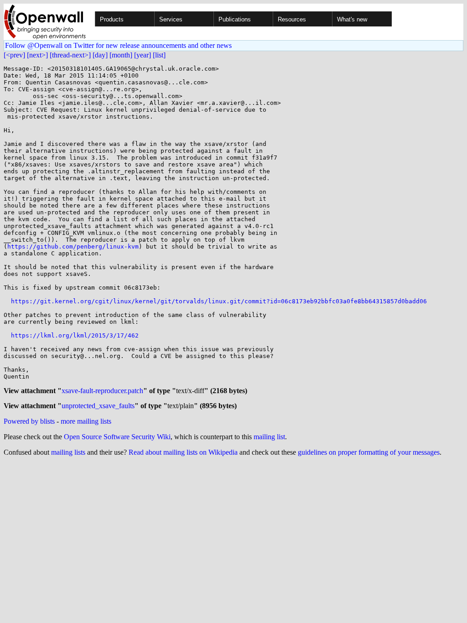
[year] (142, 55)
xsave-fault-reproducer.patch (102, 391)
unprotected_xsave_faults (98, 406)
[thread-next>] (70, 55)
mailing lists (68, 452)
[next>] (37, 55)
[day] (100, 55)
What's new (352, 19)
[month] (120, 55)
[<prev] (14, 55)
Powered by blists (29, 421)
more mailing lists (86, 421)
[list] (159, 55)
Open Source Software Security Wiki (117, 437)
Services (170, 19)
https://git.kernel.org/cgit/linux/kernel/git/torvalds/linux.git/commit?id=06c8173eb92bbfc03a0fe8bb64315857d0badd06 (219, 301)
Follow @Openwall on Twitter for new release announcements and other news (118, 45)
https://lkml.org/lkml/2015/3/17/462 (75, 335)
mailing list (269, 437)
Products (112, 19)
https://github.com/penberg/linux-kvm (73, 246)
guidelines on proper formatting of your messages (369, 452)
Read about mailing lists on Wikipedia (183, 452)
